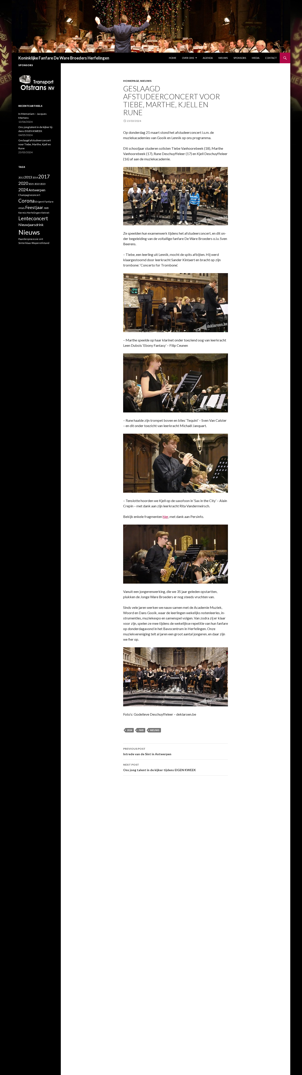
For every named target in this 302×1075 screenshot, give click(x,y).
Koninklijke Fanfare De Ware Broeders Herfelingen (63, 58)
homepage (131, 80)
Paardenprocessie (28, 239)
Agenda (208, 57)
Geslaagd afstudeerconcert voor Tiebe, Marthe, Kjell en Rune (34, 144)
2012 (21, 177)
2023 (42, 183)
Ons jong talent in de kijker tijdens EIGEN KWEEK (159, 767)
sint (41, 239)
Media (255, 57)
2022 (37, 183)
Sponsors (239, 57)
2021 (31, 183)
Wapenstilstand (40, 242)
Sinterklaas (24, 242)
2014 (35, 177)
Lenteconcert (33, 218)
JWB (141, 730)
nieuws (145, 80)
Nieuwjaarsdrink (31, 224)
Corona (26, 201)
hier (165, 516)
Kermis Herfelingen (29, 212)
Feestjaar (34, 207)
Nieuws (223, 57)
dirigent (39, 201)
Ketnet (45, 212)
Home (172, 57)
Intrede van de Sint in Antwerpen (147, 751)
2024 (129, 730)
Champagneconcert (29, 195)
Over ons (188, 57)
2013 (28, 177)
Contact (271, 57)
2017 (44, 177)
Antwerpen (37, 190)
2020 (23, 183)
